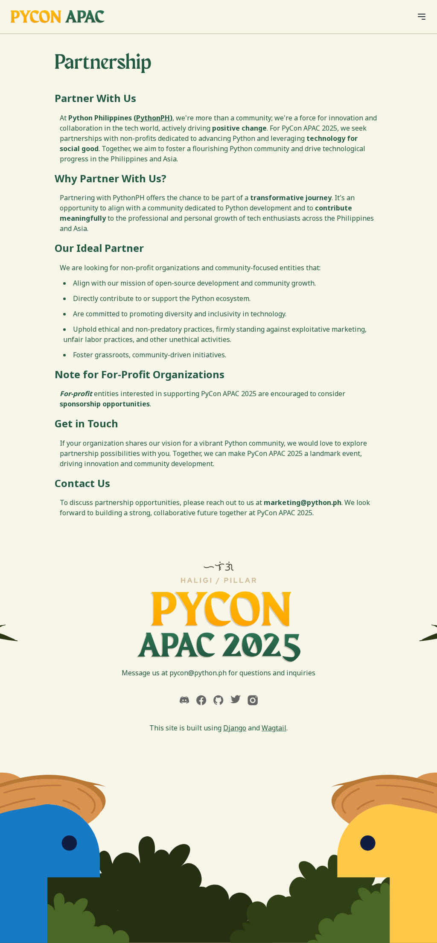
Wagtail (274, 728)
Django (234, 728)
